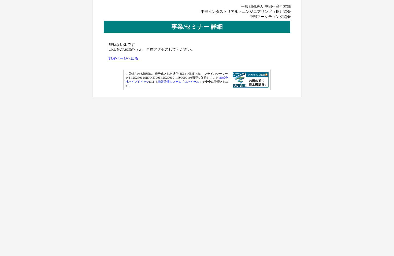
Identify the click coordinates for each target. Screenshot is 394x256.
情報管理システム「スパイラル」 (180, 81)
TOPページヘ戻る (123, 59)
